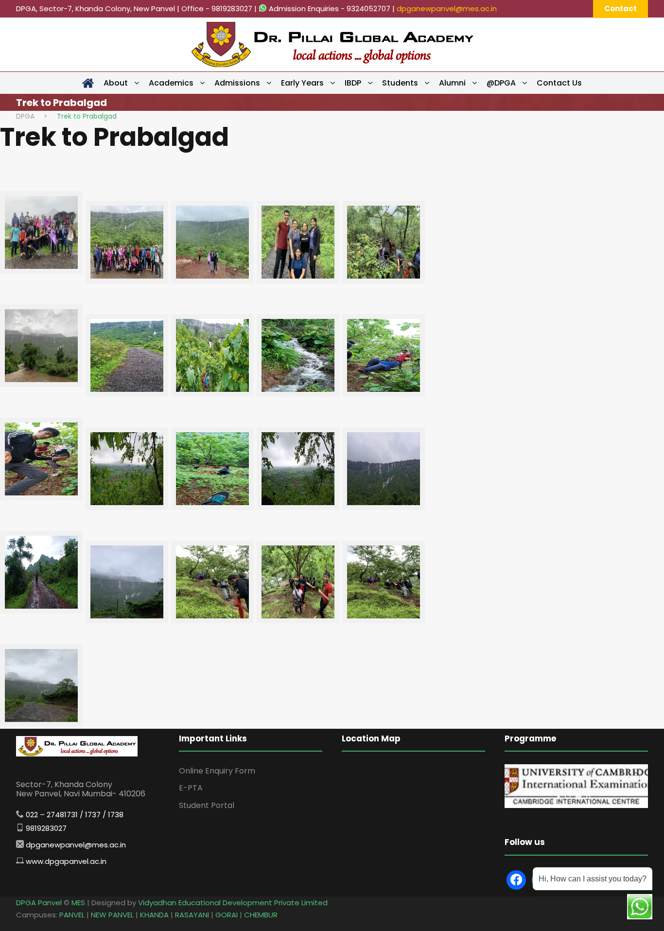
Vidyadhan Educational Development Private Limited (233, 902)
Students (400, 82)
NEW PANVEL (112, 915)
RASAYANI (192, 915)
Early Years (302, 82)
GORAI (226, 915)
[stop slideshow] (588, 796)
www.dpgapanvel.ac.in (66, 861)
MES (78, 902)
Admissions (237, 82)
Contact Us (559, 82)
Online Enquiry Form (217, 770)
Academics (171, 82)
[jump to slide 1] (568, 796)
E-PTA (191, 787)
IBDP (353, 82)
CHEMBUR (261, 915)
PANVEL (72, 915)
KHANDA (154, 915)
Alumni (452, 82)
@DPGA (501, 82)
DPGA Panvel (39, 902)
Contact (620, 8)
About (116, 82)
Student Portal (206, 805)
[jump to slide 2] (578, 796)
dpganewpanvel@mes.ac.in (447, 8)
